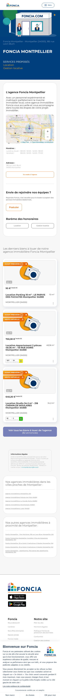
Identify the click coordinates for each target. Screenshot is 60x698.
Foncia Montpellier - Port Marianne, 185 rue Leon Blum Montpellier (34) (29, 534)
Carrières (11, 627)
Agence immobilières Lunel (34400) (17, 508)
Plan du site (38, 623)
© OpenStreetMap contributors (41, 142)
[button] (29, 128)
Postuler (14, 207)
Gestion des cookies (42, 641)
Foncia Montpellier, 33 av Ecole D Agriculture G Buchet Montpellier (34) (29, 543)
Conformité (38, 637)
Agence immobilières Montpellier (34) (18, 493)
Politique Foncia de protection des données (43, 632)
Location (17, 226)
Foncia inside (13, 639)
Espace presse (13, 635)
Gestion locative (42, 226)
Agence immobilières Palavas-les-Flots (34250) (21, 497)
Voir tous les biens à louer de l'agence (30, 431)
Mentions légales (40, 627)
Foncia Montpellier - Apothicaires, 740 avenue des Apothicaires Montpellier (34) (26, 551)
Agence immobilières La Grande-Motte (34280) (21, 501)
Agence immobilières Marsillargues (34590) (20, 504)
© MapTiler (25, 142)
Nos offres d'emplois (16, 631)
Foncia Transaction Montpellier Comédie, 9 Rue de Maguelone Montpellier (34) (26, 539)
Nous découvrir (14, 623)
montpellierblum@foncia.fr (30, 467)
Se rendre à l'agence (30, 174)
